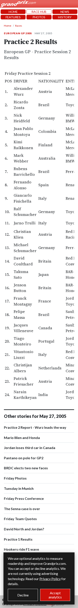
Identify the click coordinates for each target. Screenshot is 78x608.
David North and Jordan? (24, 529)
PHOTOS (38, 17)
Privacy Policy (50, 579)
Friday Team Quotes (20, 519)
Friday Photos (15, 478)
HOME (13, 12)
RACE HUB (38, 12)
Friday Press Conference (24, 498)
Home (7, 25)
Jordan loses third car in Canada (29, 448)
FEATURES (13, 17)
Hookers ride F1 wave (21, 549)
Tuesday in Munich (19, 488)
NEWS (64, 12)
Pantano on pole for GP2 (23, 458)
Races (18, 25)
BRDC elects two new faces (26, 468)
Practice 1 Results (18, 539)
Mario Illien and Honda (22, 438)
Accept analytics (55, 595)
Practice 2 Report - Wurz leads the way (35, 427)
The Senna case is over (22, 509)
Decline (23, 595)
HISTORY (65, 17)
